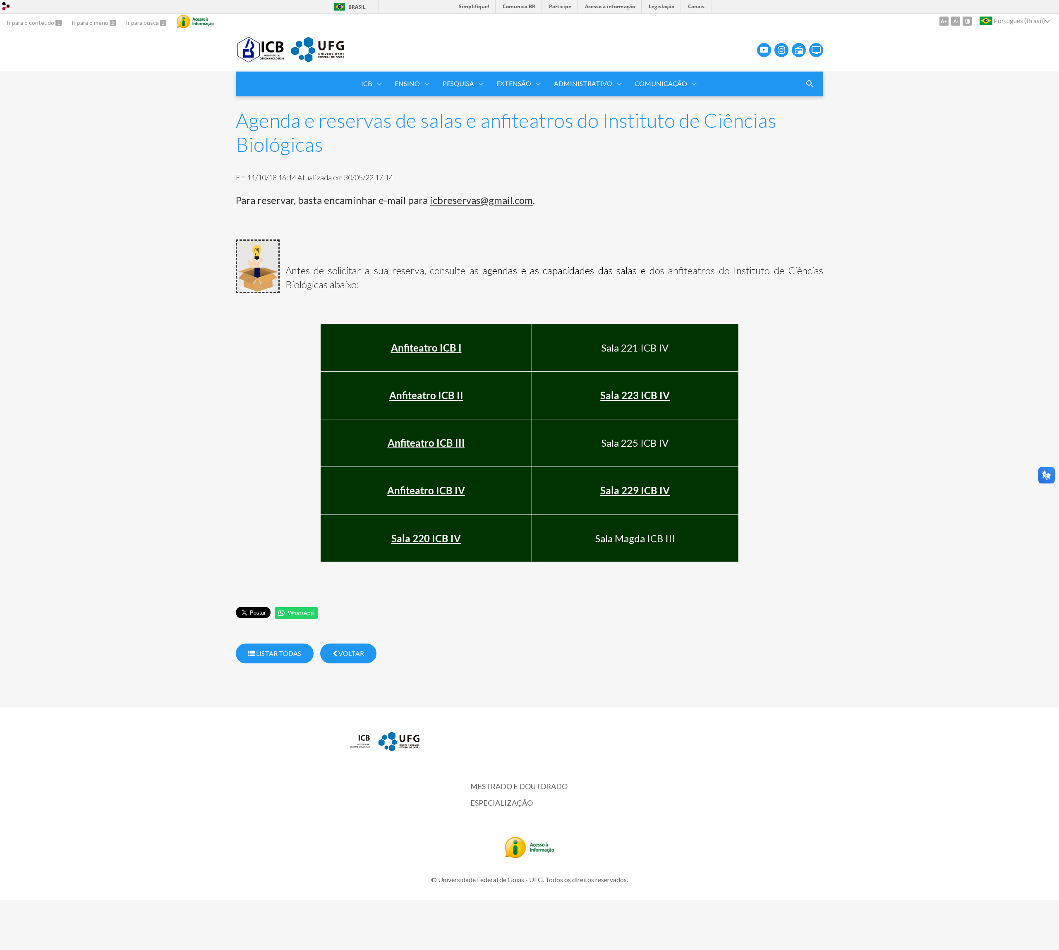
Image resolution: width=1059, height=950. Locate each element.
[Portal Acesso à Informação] (529, 855)
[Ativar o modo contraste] (967, 21)
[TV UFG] (816, 50)
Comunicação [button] (661, 83)
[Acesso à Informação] (195, 21)
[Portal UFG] (317, 59)
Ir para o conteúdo (31, 22)
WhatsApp (301, 613)
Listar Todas (278, 653)
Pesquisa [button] (458, 83)
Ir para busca (143, 22)
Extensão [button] (513, 83)
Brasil (357, 6)
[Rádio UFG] (799, 50)
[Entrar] (6, 7)
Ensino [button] (407, 83)
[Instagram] (781, 50)
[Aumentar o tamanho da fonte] (944, 21)
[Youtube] (764, 50)
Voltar (350, 653)
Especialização (501, 802)
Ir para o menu (91, 22)
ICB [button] (366, 83)
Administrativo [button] (583, 83)
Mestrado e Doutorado (519, 786)
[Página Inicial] (261, 59)
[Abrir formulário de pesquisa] (810, 84)
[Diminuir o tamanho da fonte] (955, 21)
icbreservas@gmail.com (481, 200)
